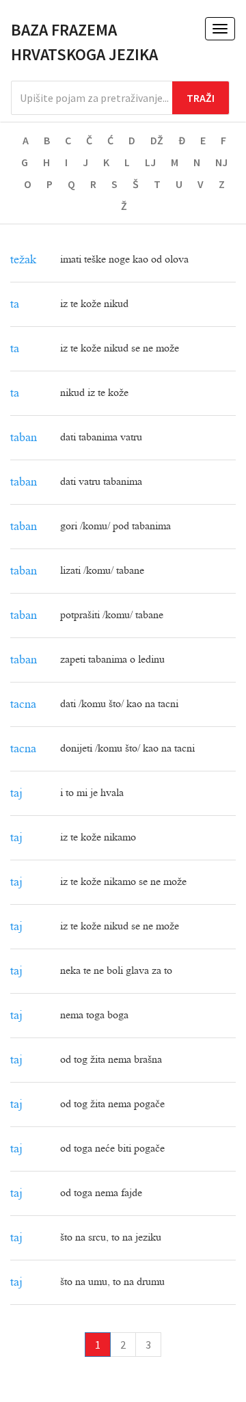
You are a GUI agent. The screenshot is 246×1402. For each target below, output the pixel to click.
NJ (221, 162)
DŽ (156, 140)
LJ (150, 162)
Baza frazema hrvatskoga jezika (84, 42)
